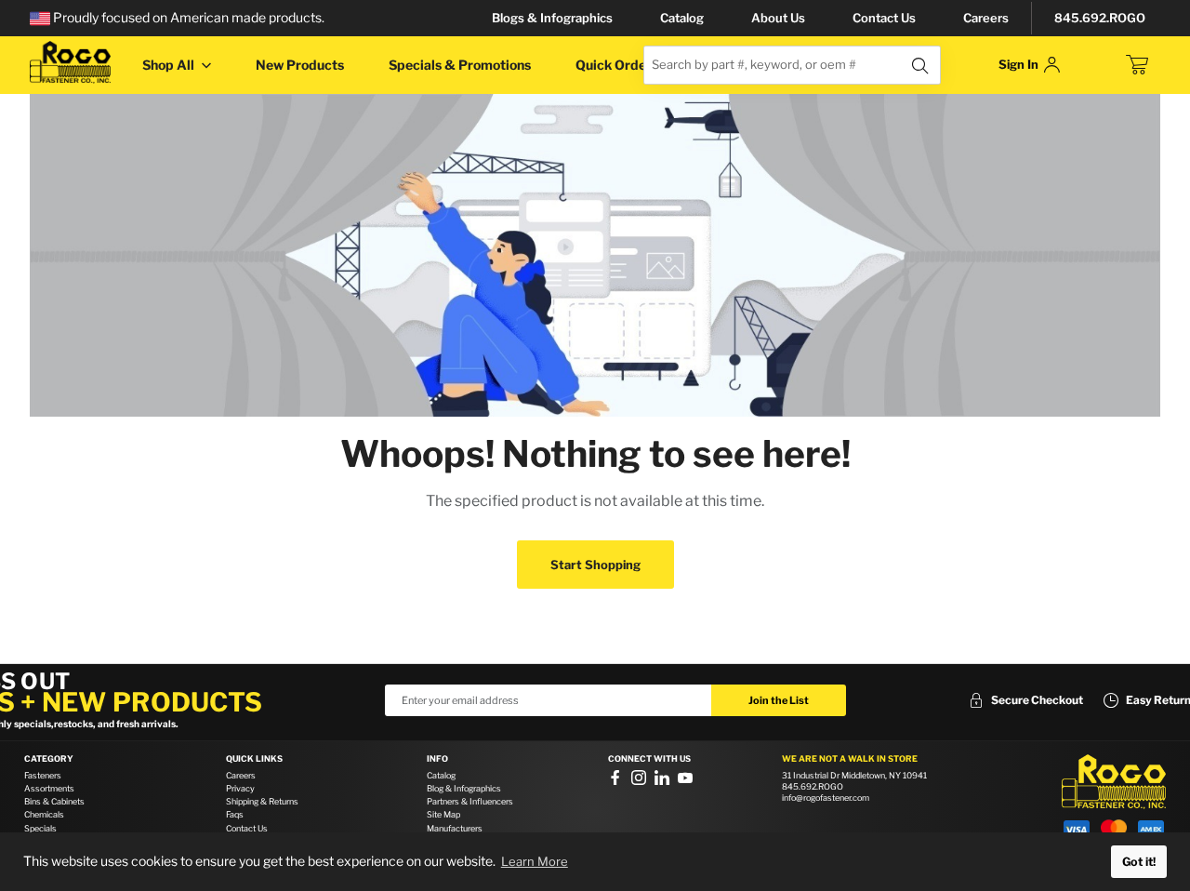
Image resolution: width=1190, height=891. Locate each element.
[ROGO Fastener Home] (1114, 782)
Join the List (778, 700)
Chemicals (44, 814)
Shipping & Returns (262, 801)
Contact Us (884, 17)
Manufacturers (455, 828)
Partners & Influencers (470, 801)
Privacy (240, 788)
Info (437, 759)
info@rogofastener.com (825, 797)
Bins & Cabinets (54, 801)
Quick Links (254, 759)
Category (48, 759)
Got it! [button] (1139, 862)
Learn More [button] (534, 861)
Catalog (682, 17)
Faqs (235, 814)
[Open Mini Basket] (1137, 65)
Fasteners (42, 775)
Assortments (49, 788)
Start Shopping (595, 564)
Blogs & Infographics (552, 17)
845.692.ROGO (1099, 17)
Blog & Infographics (464, 788)
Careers (986, 17)
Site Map (443, 814)
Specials (40, 828)
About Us (778, 17)
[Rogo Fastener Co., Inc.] (70, 62)
